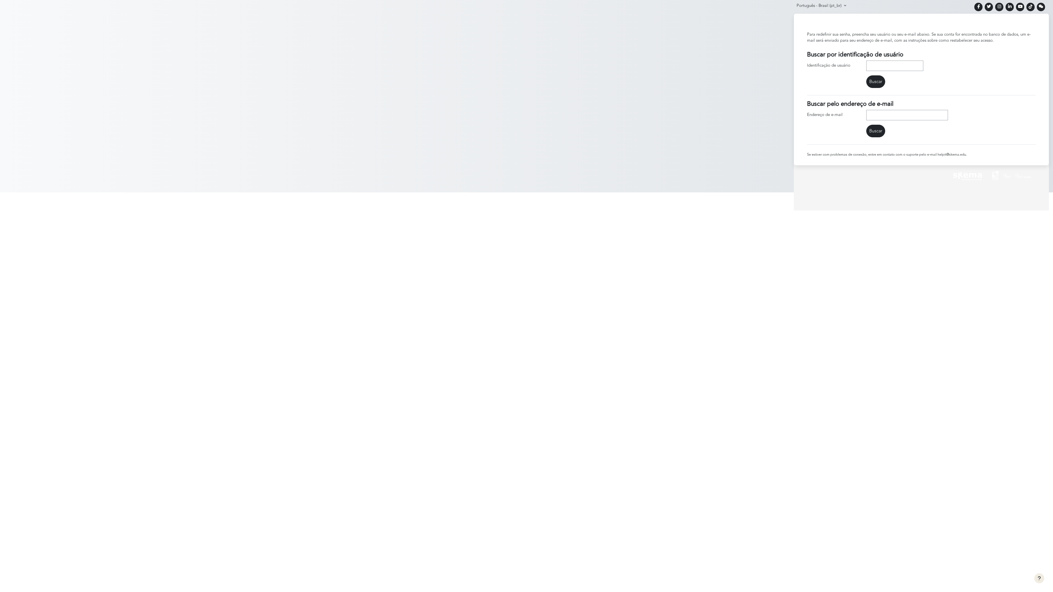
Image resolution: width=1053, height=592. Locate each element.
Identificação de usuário (828, 65)
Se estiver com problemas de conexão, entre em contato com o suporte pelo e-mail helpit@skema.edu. (887, 154)
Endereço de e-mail (825, 115)
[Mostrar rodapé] (1039, 578)
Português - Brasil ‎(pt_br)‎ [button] (820, 6)
